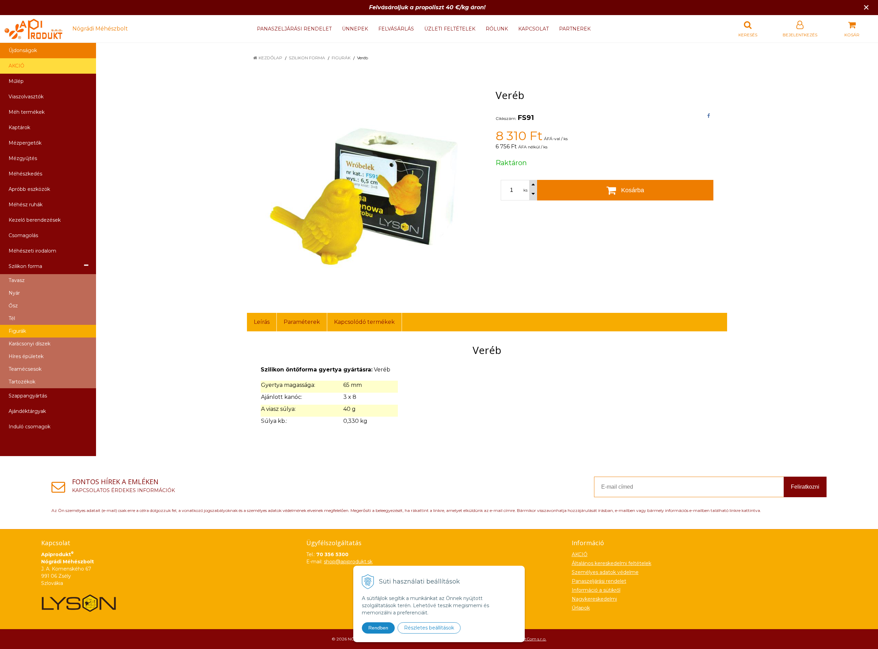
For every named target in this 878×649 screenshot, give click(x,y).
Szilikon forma (307, 57)
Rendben (378, 627)
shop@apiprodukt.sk (348, 562)
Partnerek (575, 29)
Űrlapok (581, 608)
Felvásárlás (396, 29)
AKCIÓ (16, 66)
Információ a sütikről (596, 590)
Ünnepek (355, 29)
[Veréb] (362, 189)
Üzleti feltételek (449, 29)
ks (525, 190)
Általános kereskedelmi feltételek (611, 563)
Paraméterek (302, 322)
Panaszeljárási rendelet (294, 29)
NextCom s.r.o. (532, 638)
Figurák (341, 57)
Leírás (262, 322)
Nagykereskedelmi (594, 599)
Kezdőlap (270, 57)
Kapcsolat (533, 29)
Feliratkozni (805, 487)
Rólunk (497, 29)
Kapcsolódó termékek (364, 322)
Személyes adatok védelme (605, 572)
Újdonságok (23, 50)
